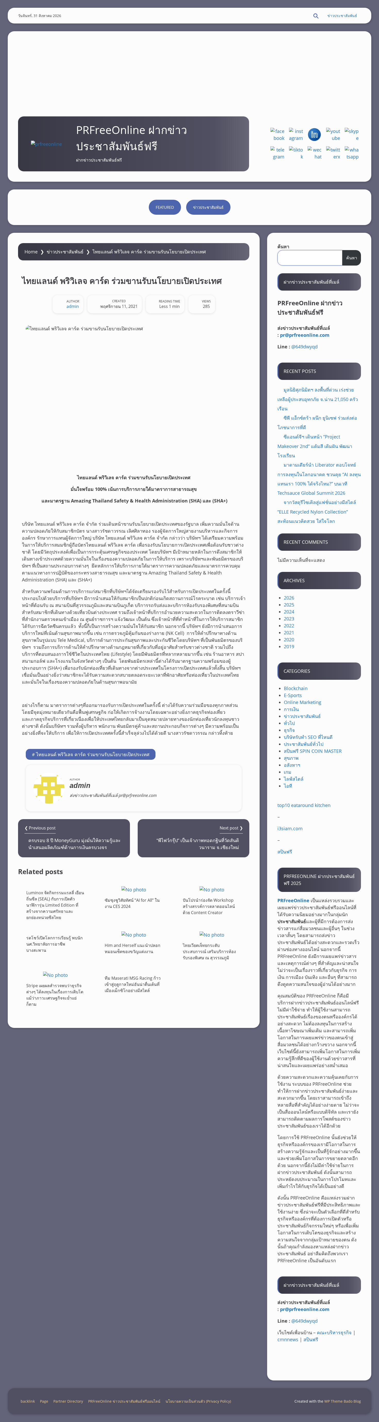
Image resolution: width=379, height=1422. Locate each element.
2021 (289, 632)
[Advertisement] (189, 67)
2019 (289, 646)
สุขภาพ (291, 758)
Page (44, 1401)
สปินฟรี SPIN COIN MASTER (313, 751)
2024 (289, 612)
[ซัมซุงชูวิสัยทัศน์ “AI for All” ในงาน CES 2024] (134, 889)
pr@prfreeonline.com (304, 335)
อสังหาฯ (292, 765)
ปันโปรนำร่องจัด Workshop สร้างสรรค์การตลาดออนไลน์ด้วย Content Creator (209, 906)
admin (73, 306)
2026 (289, 598)
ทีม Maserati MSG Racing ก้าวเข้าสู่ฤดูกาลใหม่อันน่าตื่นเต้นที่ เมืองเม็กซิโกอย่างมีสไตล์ (133, 984)
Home (31, 252)
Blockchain (296, 688)
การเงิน (291, 709)
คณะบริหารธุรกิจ (334, 1332)
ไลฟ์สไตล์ (293, 779)
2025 (289, 605)
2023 (289, 619)
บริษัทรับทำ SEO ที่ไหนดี (308, 737)
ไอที (288, 786)
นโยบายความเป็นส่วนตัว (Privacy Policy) (198, 1401)
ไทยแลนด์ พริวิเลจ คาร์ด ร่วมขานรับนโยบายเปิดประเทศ (92, 754)
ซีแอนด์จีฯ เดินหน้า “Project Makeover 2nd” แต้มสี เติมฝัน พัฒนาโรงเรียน (314, 446)
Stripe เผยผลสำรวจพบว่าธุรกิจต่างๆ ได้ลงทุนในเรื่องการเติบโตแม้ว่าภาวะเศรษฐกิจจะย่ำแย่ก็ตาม (54, 995)
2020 (289, 639)
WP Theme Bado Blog (342, 1401)
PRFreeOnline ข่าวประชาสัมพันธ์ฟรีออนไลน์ (124, 1401)
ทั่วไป (289, 723)
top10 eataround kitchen (304, 805)
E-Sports (293, 695)
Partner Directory (68, 1401)
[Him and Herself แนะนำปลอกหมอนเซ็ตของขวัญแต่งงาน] (134, 934)
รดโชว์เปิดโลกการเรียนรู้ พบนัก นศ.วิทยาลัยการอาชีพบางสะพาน (54, 944)
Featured (165, 207)
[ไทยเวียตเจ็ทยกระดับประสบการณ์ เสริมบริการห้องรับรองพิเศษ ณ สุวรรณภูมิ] (212, 934)
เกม (287, 772)
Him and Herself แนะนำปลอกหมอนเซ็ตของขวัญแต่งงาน (132, 948)
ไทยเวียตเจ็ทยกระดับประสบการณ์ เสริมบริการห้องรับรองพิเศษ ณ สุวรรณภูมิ (209, 951)
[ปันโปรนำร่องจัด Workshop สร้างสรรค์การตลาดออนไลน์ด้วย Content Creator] (212, 889)
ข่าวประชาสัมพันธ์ (342, 15)
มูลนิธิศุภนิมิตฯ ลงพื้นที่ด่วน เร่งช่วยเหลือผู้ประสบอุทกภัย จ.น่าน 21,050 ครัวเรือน (317, 399)
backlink (28, 1401)
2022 (289, 625)
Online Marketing (302, 702)
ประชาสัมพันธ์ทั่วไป (303, 744)
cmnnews (287, 1339)
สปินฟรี (284, 852)
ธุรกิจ (289, 730)
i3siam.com (290, 828)
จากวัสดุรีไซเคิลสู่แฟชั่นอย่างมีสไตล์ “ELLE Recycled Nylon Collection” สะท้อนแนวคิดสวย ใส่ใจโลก (316, 511)
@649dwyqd (304, 346)
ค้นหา (283, 246)
